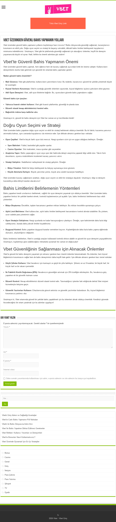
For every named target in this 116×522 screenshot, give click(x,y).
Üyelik (7, 492)
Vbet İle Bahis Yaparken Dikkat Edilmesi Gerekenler (23, 428)
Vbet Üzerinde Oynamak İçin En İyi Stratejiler (20, 442)
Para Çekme (10, 475)
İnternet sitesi (9, 370)
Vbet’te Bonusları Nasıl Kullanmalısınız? (18, 437)
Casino (7, 457)
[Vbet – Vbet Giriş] (58, 8)
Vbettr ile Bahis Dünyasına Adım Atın (17, 424)
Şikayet (8, 484)
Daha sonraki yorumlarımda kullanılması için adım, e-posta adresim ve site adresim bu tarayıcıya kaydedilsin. (51, 378)
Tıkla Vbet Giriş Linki (58, 23)
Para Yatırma (10, 479)
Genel (7, 462)
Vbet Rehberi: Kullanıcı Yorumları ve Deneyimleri (22, 433)
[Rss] (58, 515)
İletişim (8, 470)
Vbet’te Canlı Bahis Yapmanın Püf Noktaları (20, 420)
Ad (5, 352)
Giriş (6, 466)
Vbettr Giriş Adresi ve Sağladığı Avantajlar (19, 415)
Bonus (7, 453)
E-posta (7, 361)
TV (6, 488)
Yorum (6, 327)
